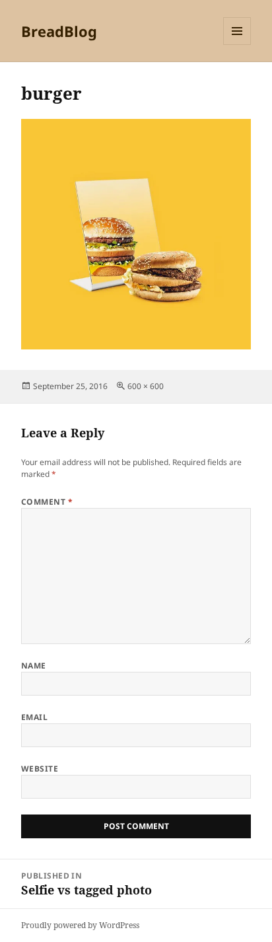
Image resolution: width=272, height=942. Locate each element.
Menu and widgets (237, 44)
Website (39, 768)
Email (34, 717)
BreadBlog (59, 31)
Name (33, 665)
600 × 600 (145, 386)
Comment (47, 501)
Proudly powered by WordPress (80, 925)
